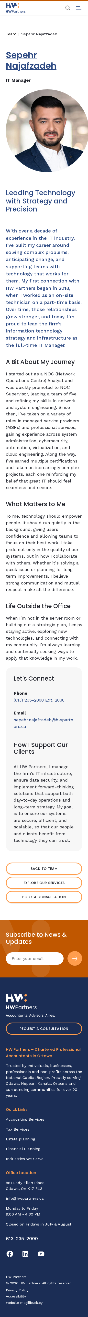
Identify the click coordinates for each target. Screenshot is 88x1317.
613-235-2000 (22, 1238)
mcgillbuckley (31, 1303)
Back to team (44, 868)
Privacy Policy (17, 1290)
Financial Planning (23, 1148)
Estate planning (20, 1139)
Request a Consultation (44, 1028)
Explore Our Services (44, 882)
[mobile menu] (79, 8)
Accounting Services (25, 1119)
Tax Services (17, 1129)
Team (11, 34)
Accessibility (16, 1296)
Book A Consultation (44, 897)
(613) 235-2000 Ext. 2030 (39, 700)
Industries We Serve (25, 1158)
